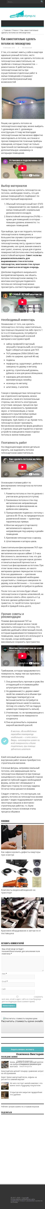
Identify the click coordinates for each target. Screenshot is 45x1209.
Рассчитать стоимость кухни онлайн (22, 1021)
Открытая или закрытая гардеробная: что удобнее (26, 1093)
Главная (7, 30)
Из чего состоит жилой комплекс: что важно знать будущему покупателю (26, 1084)
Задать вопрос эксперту (22, 1049)
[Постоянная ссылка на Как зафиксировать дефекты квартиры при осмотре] (22, 849)
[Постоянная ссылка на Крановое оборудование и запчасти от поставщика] (22, 927)
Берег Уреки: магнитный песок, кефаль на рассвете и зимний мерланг (19, 1078)
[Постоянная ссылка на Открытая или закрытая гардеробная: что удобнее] (5, 1098)
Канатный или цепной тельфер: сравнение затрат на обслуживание (22, 1072)
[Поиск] (42, 2)
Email (4, 981)
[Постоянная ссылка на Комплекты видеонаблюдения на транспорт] (22, 886)
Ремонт (15, 30)
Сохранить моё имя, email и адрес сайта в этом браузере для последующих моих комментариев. (22, 999)
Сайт (4, 989)
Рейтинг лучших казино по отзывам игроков (20, 1106)
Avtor (13, 48)
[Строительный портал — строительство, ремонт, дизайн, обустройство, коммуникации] (22, 16)
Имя (3, 973)
